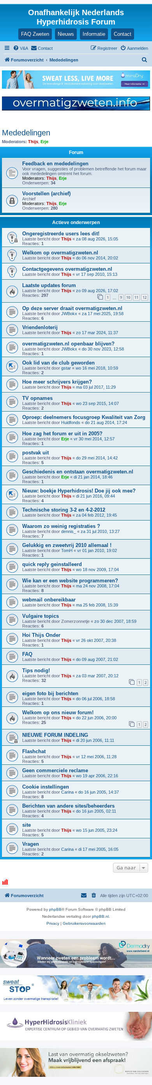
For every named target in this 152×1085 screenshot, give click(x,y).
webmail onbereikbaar (49, 600)
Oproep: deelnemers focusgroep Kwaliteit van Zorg (83, 417)
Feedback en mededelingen (55, 164)
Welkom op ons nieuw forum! (58, 712)
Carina (67, 792)
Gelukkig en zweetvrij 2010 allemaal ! (66, 545)
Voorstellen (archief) (46, 193)
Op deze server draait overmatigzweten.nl (72, 308)
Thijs (33, 141)
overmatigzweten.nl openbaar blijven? (68, 344)
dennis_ (68, 531)
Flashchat (34, 751)
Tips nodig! (36, 670)
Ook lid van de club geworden (58, 363)
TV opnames (37, 398)
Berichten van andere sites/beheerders (68, 806)
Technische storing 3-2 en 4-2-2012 (63, 510)
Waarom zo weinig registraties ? (61, 526)
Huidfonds (70, 422)
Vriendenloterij (40, 327)
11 (136, 297)
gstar (66, 368)
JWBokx (69, 313)
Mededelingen (26, 132)
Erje (44, 141)
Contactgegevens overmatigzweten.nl (67, 269)
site (26, 825)
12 (145, 297)
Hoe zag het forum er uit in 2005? (62, 433)
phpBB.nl (100, 916)
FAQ (27, 654)
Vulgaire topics (40, 616)
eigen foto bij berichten (50, 693)
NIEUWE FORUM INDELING (55, 735)
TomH (66, 550)
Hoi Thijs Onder (41, 635)
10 (128, 297)
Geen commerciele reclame (55, 770)
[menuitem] (20, 48)
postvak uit (35, 453)
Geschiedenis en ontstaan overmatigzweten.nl (77, 472)
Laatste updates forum (49, 285)
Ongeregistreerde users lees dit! (60, 234)
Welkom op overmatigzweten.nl (60, 253)
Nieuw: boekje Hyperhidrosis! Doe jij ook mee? (79, 491)
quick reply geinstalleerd (52, 564)
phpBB (55, 909)
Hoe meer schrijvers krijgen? (57, 382)
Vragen (30, 844)
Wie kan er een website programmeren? (70, 581)
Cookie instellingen (45, 787)
